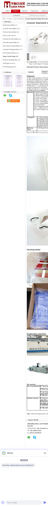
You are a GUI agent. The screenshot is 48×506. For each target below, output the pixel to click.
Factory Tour (34, 11)
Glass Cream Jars (8, 35)
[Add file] (2, 502)
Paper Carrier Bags (19, 18)
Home (7, 11)
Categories (17, 15)
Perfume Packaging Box (10, 60)
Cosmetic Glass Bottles (10, 28)
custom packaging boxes (38, 414)
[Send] (45, 502)
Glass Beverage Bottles (10, 42)
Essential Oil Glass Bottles (11, 39)
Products (16, 11)
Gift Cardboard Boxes (9, 53)
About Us (24, 11)
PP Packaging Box (8, 67)
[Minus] (45, 453)
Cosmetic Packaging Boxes (11, 49)
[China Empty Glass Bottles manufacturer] (14, 4)
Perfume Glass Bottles (9, 32)
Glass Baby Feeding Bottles (11, 46)
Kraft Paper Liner (8, 63)
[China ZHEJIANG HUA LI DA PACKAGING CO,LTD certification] (7, 86)
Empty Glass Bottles (9, 25)
